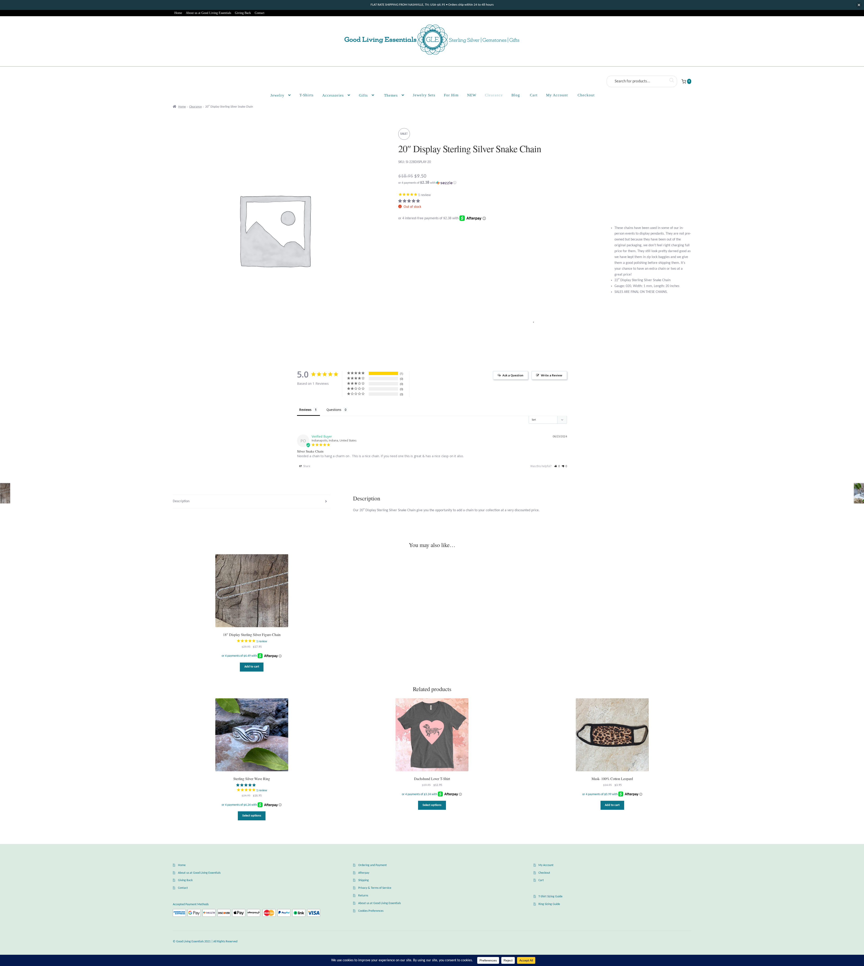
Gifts (363, 95)
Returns (363, 895)
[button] (544, 183)
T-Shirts (306, 95)
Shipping (363, 880)
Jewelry (277, 95)
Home (178, 13)
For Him (451, 95)
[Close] (859, 5)
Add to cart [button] (251, 666)
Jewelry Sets (424, 95)
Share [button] (306, 466)
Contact (259, 13)
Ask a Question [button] (512, 375)
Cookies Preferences (370, 911)
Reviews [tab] (305, 409)
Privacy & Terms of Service (374, 888)
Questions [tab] (333, 409)
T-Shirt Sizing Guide (550, 896)
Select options (251, 815)
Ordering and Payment (372, 865)
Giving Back (243, 13)
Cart (541, 880)
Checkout (544, 873)
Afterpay (363, 873)
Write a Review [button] (551, 375)
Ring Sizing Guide (549, 904)
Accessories (333, 95)
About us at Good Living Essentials (208, 13)
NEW (471, 95)
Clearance (494, 95)
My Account (557, 95)
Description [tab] (181, 501)
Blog (515, 95)
